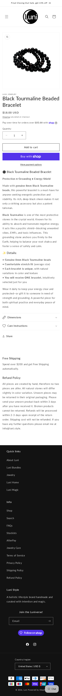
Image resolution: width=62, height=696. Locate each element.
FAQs (9, 525)
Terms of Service (16, 555)
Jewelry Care (14, 548)
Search (10, 518)
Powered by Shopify (37, 690)
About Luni (13, 460)
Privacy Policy (14, 563)
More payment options (31, 164)
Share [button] (9, 336)
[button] (6, 16)
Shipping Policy (15, 570)
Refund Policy (14, 577)
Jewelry (11, 475)
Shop (9, 510)
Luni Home (13, 482)
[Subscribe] (49, 621)
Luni (25, 690)
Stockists (12, 533)
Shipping (6, 117)
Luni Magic (13, 489)
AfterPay (11, 540)
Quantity (6, 128)
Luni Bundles (14, 467)
